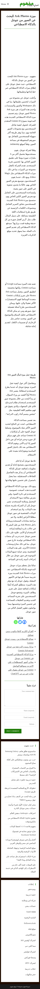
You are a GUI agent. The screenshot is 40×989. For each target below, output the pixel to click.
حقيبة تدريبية (31, 895)
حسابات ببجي (30, 906)
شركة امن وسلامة (29, 900)
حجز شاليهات (30, 974)
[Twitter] (20, 622)
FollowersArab (30, 923)
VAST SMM (31, 912)
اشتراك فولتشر (30, 952)
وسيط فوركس (30, 957)
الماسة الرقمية (30, 918)
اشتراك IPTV (30, 963)
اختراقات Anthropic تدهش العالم (23, 813)
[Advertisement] (20, 259)
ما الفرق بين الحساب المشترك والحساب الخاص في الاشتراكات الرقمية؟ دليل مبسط (23, 771)
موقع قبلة (32, 929)
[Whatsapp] (16, 622)
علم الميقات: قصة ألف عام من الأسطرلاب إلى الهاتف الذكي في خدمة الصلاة (21, 868)
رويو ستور (32, 889)
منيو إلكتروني (30, 935)
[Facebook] (24, 622)
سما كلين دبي (30, 946)
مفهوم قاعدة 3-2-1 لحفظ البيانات (23, 826)
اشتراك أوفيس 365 (28, 940)
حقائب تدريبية (30, 969)
